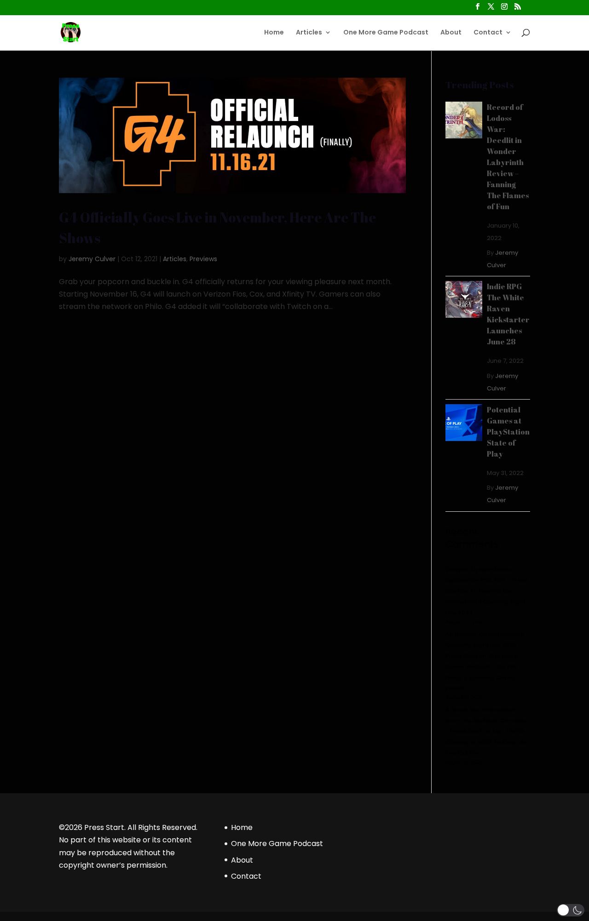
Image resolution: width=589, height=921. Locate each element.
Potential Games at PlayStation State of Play (508, 432)
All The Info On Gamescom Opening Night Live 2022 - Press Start (485, 645)
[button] (570, 910)
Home (274, 33)
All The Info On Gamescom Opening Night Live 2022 (485, 602)
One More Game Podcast (385, 33)
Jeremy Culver (92, 258)
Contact (488, 33)
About (451, 33)
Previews (203, 258)
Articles (309, 33)
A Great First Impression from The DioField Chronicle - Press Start (486, 720)
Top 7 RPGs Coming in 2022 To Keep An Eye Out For (486, 742)
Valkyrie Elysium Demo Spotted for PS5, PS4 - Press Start (486, 580)
